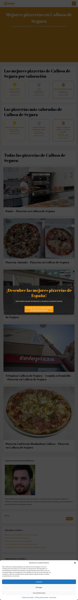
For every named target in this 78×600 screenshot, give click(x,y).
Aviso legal (52, 597)
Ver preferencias (39, 593)
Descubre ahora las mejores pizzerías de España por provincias (39, 309)
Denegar (39, 587)
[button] (75, 563)
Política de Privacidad (41, 597)
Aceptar (39, 582)
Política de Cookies (28, 597)
